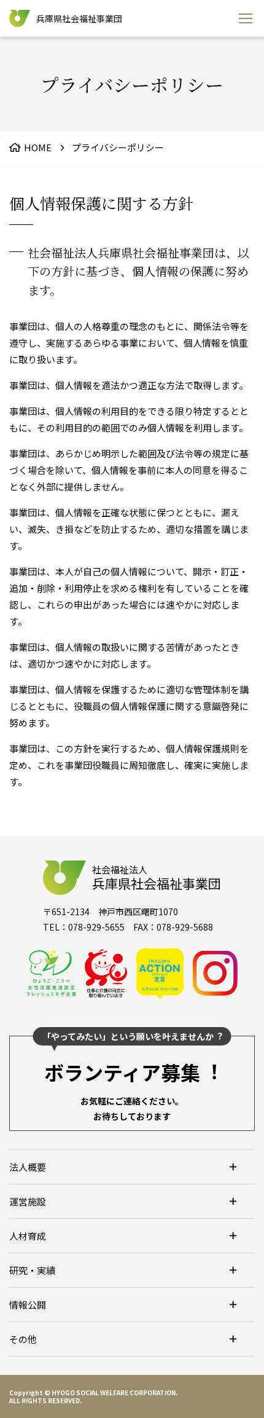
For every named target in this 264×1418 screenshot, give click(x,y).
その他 (23, 1339)
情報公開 (27, 1304)
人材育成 (27, 1235)
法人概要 (27, 1166)
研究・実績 (32, 1270)
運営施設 (27, 1201)
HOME (38, 147)
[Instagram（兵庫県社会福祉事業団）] (215, 973)
